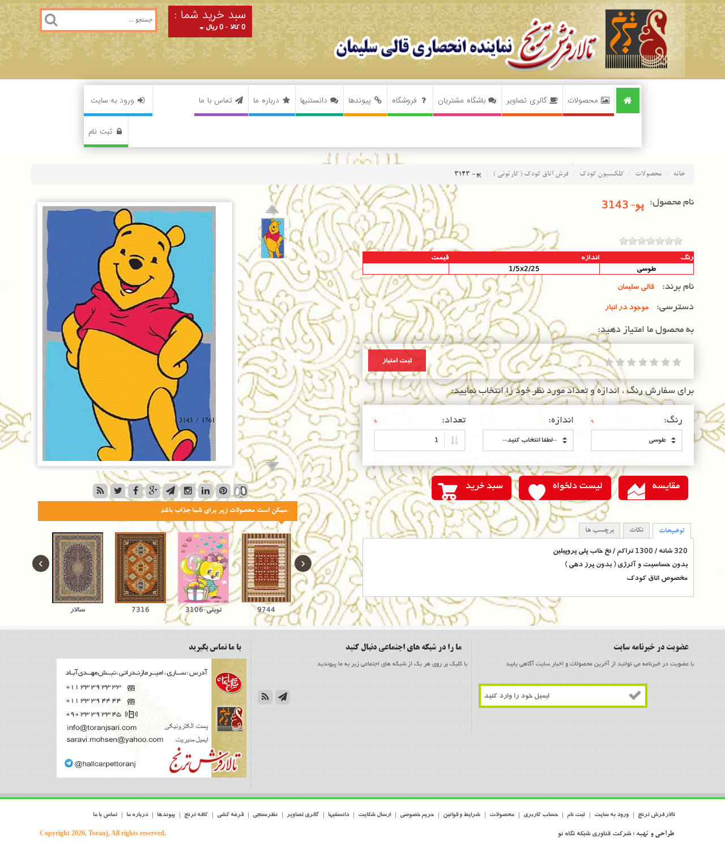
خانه (679, 174)
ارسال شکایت (374, 815)
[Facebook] (135, 491)
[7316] (140, 567)
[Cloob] (240, 491)
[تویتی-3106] (203, 567)
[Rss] (100, 491)
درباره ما (266, 100)
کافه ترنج (196, 815)
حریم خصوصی (417, 815)
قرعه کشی (230, 815)
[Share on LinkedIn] (205, 491)
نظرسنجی (265, 815)
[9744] (265, 567)
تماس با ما (215, 100)
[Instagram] (188, 491)
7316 (140, 609)
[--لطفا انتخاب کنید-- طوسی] (637, 440)
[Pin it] (223, 491)
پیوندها (359, 100)
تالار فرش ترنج (656, 815)
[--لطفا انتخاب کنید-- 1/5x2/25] (528, 440)
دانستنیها (313, 100)
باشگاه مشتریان (461, 100)
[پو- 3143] (272, 238)
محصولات (583, 100)
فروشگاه (404, 100)
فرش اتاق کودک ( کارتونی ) (530, 174)
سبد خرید (484, 486)
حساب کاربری (540, 815)
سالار (77, 609)
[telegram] (170, 491)
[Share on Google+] (153, 491)
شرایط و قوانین (461, 815)
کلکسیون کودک (601, 174)
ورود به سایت (112, 100)
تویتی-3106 (203, 609)
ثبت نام (100, 131)
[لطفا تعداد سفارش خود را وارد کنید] (420, 440)
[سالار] (77, 567)
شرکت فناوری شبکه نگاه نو (594, 833)
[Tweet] (117, 491)
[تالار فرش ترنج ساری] (470, 39)
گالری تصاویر (526, 100)
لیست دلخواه (578, 486)
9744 (266, 609)
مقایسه (666, 486)
